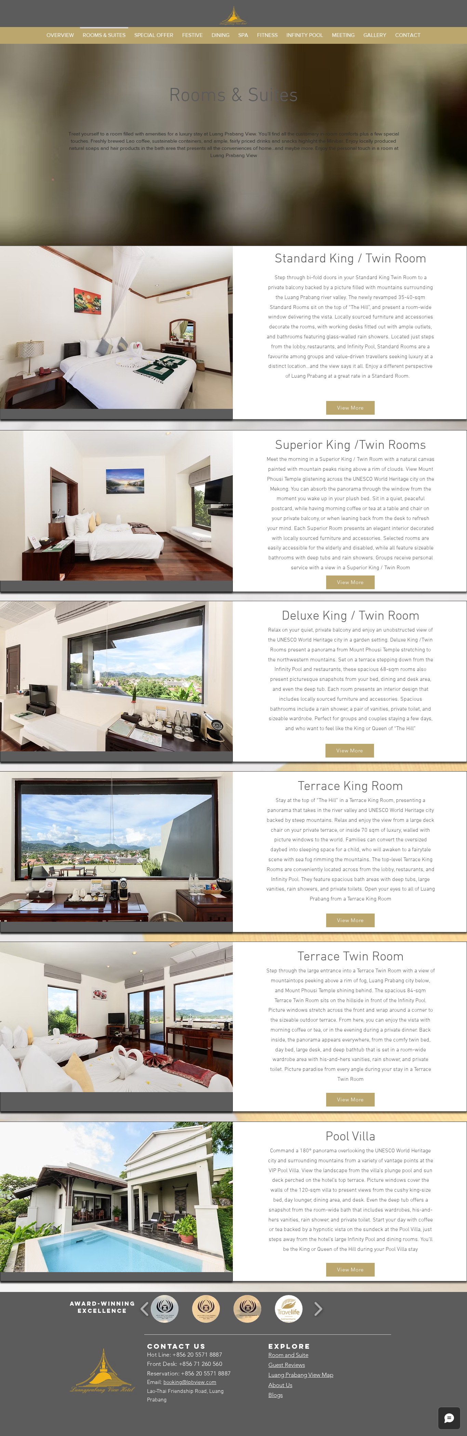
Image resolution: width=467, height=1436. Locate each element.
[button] (164, 1309)
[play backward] (144, 1309)
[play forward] (318, 1309)
